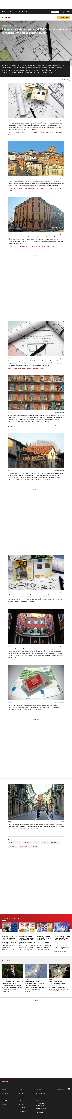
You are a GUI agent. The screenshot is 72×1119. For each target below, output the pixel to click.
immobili (12, 846)
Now (20, 1100)
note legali (39, 1100)
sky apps (22, 1097)
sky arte (4, 1104)
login (68, 12)
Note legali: (39, 1089)
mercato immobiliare (28, 846)
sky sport (5, 1093)
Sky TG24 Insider (63, 17)
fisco (45, 842)
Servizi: (21, 1089)
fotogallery (14, 842)
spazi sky (22, 1107)
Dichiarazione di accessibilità (41, 1104)
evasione (54, 842)
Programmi (22, 1111)
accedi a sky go (62, 1089)
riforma (27, 842)
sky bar (21, 1104)
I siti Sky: (4, 1089)
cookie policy (40, 1097)
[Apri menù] (2, 17)
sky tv (21, 1093)
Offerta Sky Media (42, 1109)
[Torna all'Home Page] (8, 17)
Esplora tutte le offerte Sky (19, 12)
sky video (5, 1100)
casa (36, 842)
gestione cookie (41, 1093)
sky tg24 (5, 1097)
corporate (39, 1112)
